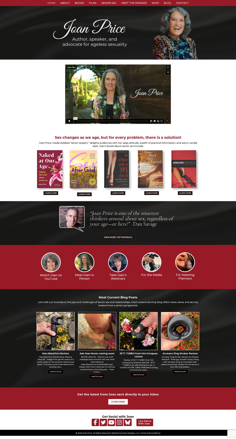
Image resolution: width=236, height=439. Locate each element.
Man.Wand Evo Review (55, 353)
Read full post (56, 371)
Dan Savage (145, 224)
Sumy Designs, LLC (130, 433)
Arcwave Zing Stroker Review (180, 353)
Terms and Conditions (150, 433)
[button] (95, 422)
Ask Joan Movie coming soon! (97, 353)
